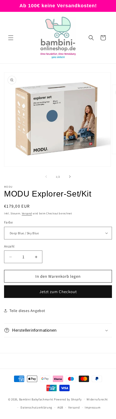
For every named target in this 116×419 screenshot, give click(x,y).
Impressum (92, 407)
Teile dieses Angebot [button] (27, 310)
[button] (11, 38)
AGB (60, 407)
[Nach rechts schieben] (70, 177)
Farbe (8, 222)
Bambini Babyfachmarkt (36, 399)
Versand (27, 213)
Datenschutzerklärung (36, 407)
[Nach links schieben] (46, 177)
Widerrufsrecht (97, 399)
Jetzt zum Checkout (58, 291)
